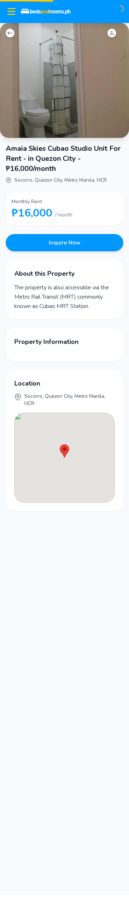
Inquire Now (65, 243)
